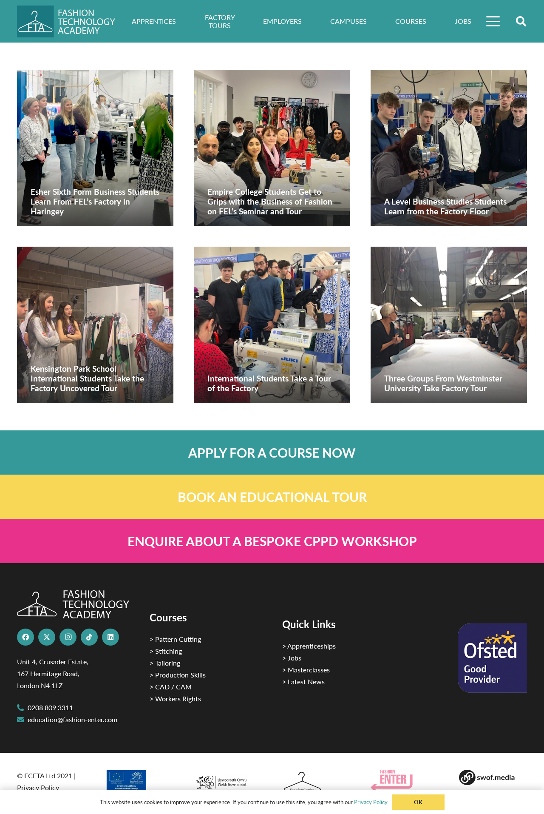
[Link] (272, 452)
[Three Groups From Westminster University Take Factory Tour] (449, 325)
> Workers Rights (175, 698)
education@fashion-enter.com (72, 719)
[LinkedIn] (110, 637)
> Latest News (303, 681)
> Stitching (166, 651)
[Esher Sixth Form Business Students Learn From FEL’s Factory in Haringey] (95, 148)
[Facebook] (25, 637)
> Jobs (291, 658)
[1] (228, 780)
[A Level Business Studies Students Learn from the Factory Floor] (449, 148)
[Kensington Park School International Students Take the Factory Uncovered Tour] (95, 325)
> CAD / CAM (171, 687)
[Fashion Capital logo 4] (316, 782)
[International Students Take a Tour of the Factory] (272, 325)
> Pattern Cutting (175, 639)
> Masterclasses (306, 670)
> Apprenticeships (309, 646)
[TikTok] (89, 637)
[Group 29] (405, 780)
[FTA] (72, 21)
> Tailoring (165, 663)
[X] (46, 637)
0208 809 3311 (50, 707)
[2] (139, 783)
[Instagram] (68, 637)
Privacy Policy (38, 787)
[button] (493, 21)
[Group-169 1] (493, 777)
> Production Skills (178, 675)
